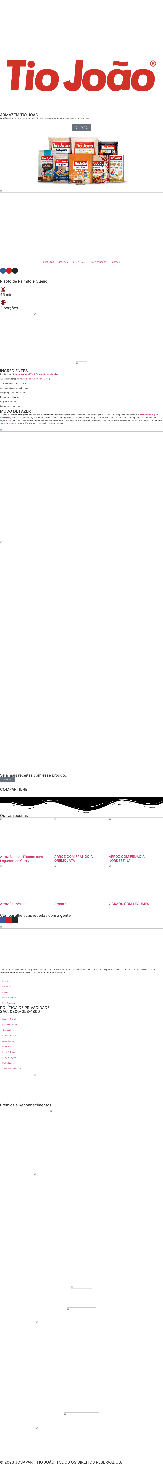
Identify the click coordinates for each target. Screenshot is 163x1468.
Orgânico (6, 1046)
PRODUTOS (48, 262)
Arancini (61, 904)
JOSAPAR (115, 262)
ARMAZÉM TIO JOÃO (19, 115)
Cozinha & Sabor (10, 1024)
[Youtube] (9, 271)
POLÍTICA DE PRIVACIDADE (25, 1007)
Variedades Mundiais (11, 1068)
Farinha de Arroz (9, 1035)
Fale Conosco (8, 1003)
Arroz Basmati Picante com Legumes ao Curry (21, 859)
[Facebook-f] (3, 271)
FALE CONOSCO (98, 262)
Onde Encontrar (79, 262)
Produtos (6, 986)
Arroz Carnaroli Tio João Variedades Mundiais (37, 374)
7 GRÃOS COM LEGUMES (129, 904)
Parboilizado (8, 1063)
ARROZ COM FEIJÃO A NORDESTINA (127, 859)
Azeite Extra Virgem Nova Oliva (34, 379)
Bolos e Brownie (9, 1019)
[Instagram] (15, 271)
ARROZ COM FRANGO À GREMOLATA (73, 859)
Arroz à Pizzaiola (13, 904)
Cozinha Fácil (8, 1030)
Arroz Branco (8, 1041)
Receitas (6, 981)
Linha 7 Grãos (8, 1052)
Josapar (6, 992)
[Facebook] (3, 920)
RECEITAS (63, 262)
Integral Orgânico (10, 1057)
